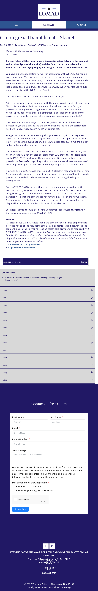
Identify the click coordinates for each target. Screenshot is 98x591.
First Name (18, 417)
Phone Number (20, 439)
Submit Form (20, 509)
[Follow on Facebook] (46, 546)
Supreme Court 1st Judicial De (24, 244)
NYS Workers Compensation (52, 45)
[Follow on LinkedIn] (52, 546)
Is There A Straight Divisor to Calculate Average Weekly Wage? (33, 277)
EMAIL (50, 24)
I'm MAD (31, 45)
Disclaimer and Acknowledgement (29, 482)
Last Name (55, 417)
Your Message (19, 450)
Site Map (66, 587)
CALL (83, 24)
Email (15, 428)
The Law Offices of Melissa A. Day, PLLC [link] (53, 584)
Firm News (20, 45)
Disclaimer (54, 587)
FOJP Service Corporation (21, 247)
